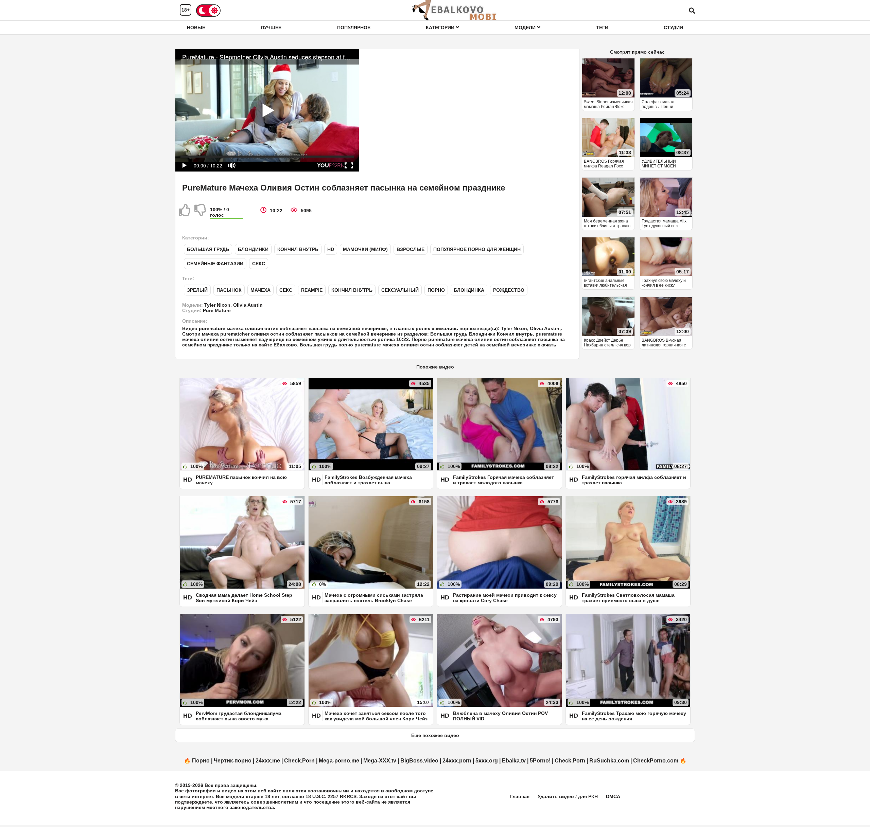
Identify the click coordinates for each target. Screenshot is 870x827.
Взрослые (410, 249)
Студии (673, 27)
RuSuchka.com (609, 760)
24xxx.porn (456, 760)
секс (285, 290)
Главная (519, 796)
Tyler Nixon (217, 305)
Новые (196, 27)
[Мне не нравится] (200, 212)
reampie (312, 290)
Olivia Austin (248, 305)
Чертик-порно (232, 760)
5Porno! (540, 760)
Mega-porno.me (339, 760)
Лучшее (271, 27)
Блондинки (253, 249)
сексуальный (400, 290)
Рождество (508, 290)
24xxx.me (268, 760)
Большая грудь (208, 249)
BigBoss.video (419, 760)
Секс (258, 263)
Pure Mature (217, 310)
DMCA (613, 796)
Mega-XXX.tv (379, 760)
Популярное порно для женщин (477, 249)
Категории (441, 27)
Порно (201, 760)
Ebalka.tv (514, 760)
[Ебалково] (454, 10)
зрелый (197, 290)
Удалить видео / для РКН (568, 796)
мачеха (260, 290)
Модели (526, 27)
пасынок (229, 290)
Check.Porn (299, 760)
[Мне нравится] (185, 212)
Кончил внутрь (297, 249)
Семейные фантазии (215, 263)
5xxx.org (486, 760)
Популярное (353, 27)
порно (436, 290)
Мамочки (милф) (365, 249)
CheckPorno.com (655, 760)
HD (330, 249)
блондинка (469, 290)
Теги (602, 27)
